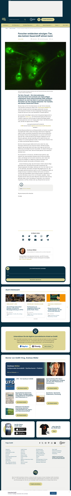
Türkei (32, 315)
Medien (11, 313)
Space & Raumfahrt (47, 25)
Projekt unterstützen (48, 19)
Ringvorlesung (50, 316)
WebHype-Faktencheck (41, 462)
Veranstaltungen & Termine (41, 459)
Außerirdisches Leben (10, 452)
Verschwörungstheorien (41, 460)
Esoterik (7, 455)
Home (7, 28)
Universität (55, 316)
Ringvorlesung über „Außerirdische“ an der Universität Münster (55, 309)
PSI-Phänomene (15, 25)
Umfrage (20, 313)
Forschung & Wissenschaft (54, 304)
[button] (23, 236)
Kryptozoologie (24, 456)
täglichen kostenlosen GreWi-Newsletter (41, 125)
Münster (57, 315)
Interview (23, 450)
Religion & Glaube (39, 304)
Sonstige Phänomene (27, 25)
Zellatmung (28, 116)
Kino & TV (23, 452)
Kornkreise (23, 453)
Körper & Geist (24, 455)
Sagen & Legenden (40, 452)
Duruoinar (29, 315)
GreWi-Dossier (24, 449)
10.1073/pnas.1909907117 (44, 107)
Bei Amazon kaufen (21, 415)
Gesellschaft (10, 304)
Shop (54, 431)
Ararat (31, 313)
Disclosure (8, 453)
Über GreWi (65, 25)
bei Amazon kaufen (22, 388)
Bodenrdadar (40, 313)
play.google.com (20, 433)
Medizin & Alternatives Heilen (27, 459)
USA (7, 315)
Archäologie (5, 25)
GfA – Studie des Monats (11, 462)
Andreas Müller (20, 39)
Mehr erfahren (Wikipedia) (25, 259)
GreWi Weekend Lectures (11, 463)
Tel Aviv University (27, 188)
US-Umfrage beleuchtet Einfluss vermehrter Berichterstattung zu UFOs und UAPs (15, 309)
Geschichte (8, 459)
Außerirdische (53, 315)
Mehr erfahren (47, 346)
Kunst (22, 457)
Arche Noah (35, 313)
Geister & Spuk (9, 457)
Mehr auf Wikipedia (11, 372)
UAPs (15, 313)
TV (13, 313)
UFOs (37, 25)
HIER (22, 125)
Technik (37, 456)
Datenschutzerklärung (56, 450)
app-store (20, 429)
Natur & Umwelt (12, 28)
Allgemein (8, 449)
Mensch (57, 25)
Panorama (23, 463)
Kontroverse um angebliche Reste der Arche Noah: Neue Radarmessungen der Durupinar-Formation (33, 309)
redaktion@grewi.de (39, 19)
